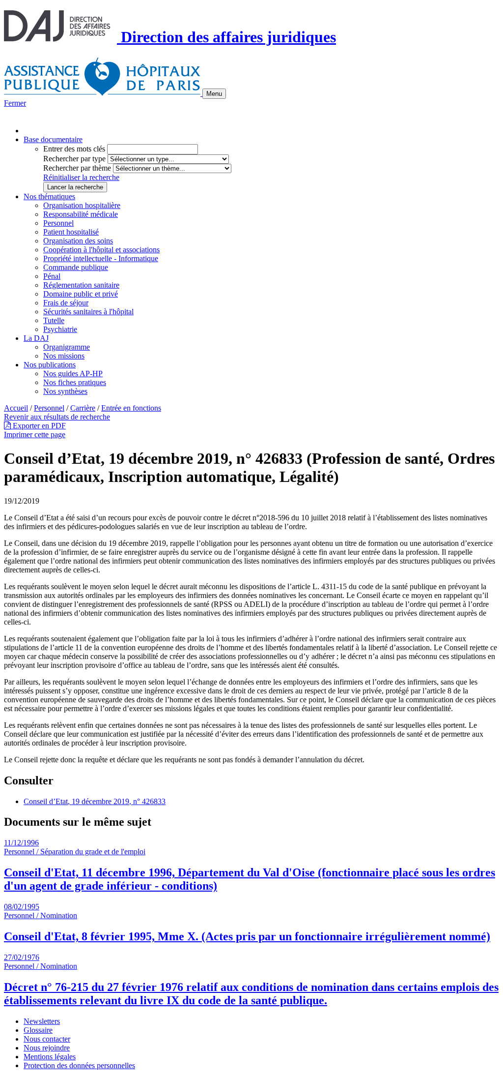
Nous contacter (47, 1039)
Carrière (82, 408)
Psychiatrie (60, 329)
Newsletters (42, 1021)
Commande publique (75, 267)
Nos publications (50, 364)
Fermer (15, 103)
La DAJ (36, 338)
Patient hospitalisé (71, 232)
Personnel (58, 223)
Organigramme (66, 347)
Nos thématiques (49, 196)
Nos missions (63, 356)
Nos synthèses (65, 391)
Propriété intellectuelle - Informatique (100, 258)
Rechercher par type (74, 158)
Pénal (51, 276)
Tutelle (53, 320)
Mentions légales (50, 1056)
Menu (214, 93)
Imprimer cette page (34, 434)
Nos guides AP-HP (73, 373)
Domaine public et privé (80, 294)
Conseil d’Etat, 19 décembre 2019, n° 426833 (95, 801)
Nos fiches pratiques (74, 382)
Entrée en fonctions (131, 408)
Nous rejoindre (47, 1048)
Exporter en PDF (38, 425)
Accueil (16, 408)
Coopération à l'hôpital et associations (101, 249)
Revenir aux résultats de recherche (57, 417)
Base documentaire (53, 139)
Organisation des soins (78, 241)
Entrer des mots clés (74, 149)
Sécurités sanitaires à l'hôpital (88, 311)
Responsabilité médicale (80, 214)
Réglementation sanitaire (81, 285)
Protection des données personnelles (79, 1065)
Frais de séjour (65, 303)
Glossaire (38, 1030)
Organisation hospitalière (81, 205)
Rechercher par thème (77, 168)
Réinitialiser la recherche (81, 177)
